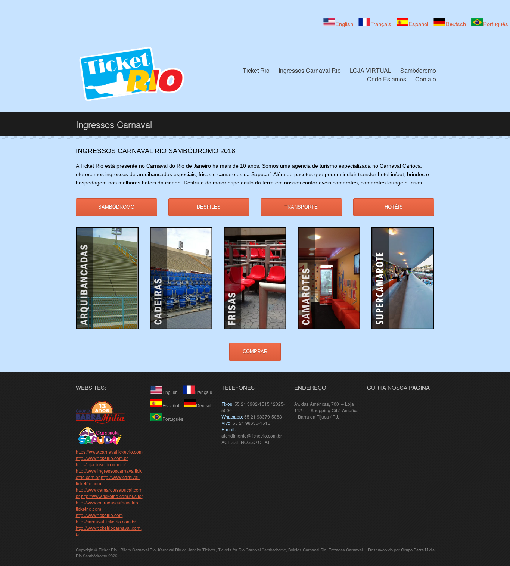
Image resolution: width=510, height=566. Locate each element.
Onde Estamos (386, 79)
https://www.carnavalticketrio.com (109, 451)
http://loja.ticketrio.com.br (101, 464)
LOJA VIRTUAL (370, 70)
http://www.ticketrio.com (99, 515)
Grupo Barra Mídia (418, 550)
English (344, 24)
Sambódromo (418, 70)
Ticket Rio (256, 70)
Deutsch (455, 24)
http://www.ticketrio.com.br (102, 458)
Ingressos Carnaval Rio (310, 70)
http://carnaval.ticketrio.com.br (106, 521)
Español (418, 24)
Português (495, 24)
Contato (425, 79)
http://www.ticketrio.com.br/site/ (112, 496)
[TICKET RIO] (100, 422)
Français (380, 24)
